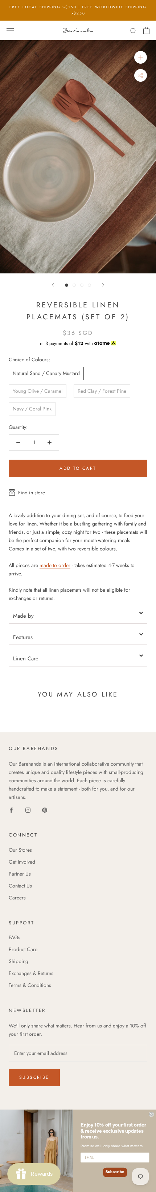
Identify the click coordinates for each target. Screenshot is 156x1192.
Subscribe (34, 1077)
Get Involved (22, 861)
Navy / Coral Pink (32, 408)
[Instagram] (27, 809)
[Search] (133, 30)
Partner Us (20, 873)
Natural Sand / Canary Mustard (46, 373)
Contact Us (20, 885)
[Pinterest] (44, 809)
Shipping (18, 961)
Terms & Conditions (30, 985)
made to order (55, 565)
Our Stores (20, 849)
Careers (17, 897)
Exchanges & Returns (31, 973)
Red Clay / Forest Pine (102, 391)
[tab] (78, 613)
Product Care (23, 949)
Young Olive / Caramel (37, 391)
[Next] (103, 284)
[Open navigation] (10, 30)
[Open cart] (146, 30)
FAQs (14, 937)
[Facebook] (11, 809)
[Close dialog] (151, 1114)
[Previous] (53, 284)
